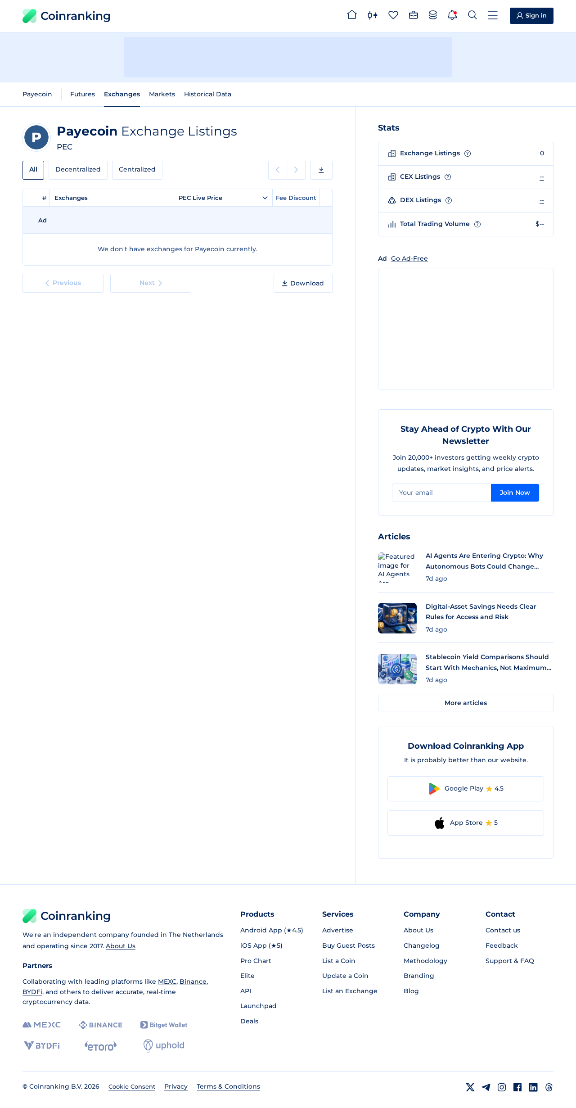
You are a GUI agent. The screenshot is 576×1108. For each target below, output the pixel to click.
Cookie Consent (131, 1086)
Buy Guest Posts (348, 945)
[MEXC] (41, 1025)
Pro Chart (255, 961)
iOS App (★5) (261, 945)
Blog (411, 991)
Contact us (503, 930)
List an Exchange (350, 991)
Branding (419, 976)
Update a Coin (345, 976)
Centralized (137, 169)
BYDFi (32, 992)
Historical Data (207, 94)
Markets (162, 94)
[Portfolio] (413, 16)
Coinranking (75, 16)
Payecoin (37, 94)
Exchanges (122, 94)
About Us (120, 946)
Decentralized (78, 169)
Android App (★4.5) (271, 930)
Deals (249, 1021)
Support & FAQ (510, 961)
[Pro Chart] (372, 16)
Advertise (337, 930)
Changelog (422, 945)
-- (542, 176)
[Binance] (100, 1025)
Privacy (176, 1086)
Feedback (502, 945)
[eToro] (100, 1046)
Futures (82, 94)
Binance (193, 981)
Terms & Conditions (228, 1086)
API (245, 991)
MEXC (167, 981)
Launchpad (258, 1006)
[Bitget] (163, 1025)
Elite (247, 976)
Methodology (425, 961)
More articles (466, 703)
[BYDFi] (41, 1045)
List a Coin (339, 961)
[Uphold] (163, 1046)
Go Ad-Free (409, 258)
